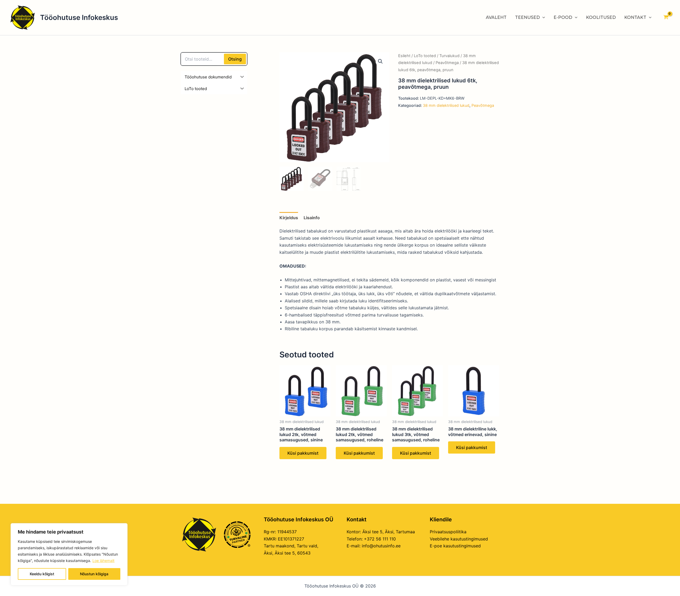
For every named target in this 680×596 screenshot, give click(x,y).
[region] (69, 554)
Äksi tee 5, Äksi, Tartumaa (388, 531)
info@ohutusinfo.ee (381, 545)
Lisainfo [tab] (312, 217)
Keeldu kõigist (42, 574)
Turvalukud (449, 55)
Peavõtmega (447, 62)
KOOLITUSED (601, 17)
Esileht (404, 55)
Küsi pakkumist (302, 453)
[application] (542, 17)
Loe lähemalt (103, 560)
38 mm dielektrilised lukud (446, 105)
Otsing (235, 59)
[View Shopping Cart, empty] (666, 17)
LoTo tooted (425, 55)
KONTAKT (635, 17)
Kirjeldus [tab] (288, 217)
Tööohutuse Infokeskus (79, 17)
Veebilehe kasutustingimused (459, 539)
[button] (380, 61)
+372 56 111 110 (380, 539)
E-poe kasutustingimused (455, 545)
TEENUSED (527, 17)
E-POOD (563, 17)
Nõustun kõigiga (94, 574)
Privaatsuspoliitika (448, 531)
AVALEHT (496, 17)
